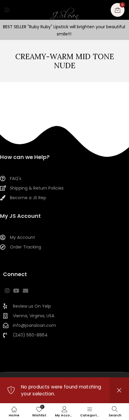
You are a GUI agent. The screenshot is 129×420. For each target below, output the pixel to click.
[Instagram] (7, 290)
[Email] (25, 290)
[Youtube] (16, 290)
